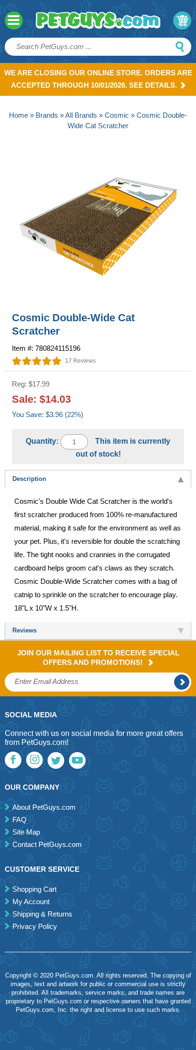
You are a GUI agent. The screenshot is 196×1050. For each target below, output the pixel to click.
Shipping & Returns (42, 914)
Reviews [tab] (24, 630)
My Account (30, 901)
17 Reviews (80, 360)
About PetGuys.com (44, 807)
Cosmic (117, 115)
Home (18, 115)
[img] (37, 361)
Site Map (26, 832)
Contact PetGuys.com (47, 844)
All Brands (81, 115)
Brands (47, 115)
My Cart (182, 20)
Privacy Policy (34, 926)
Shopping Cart (34, 889)
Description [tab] (29, 478)
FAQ (19, 820)
